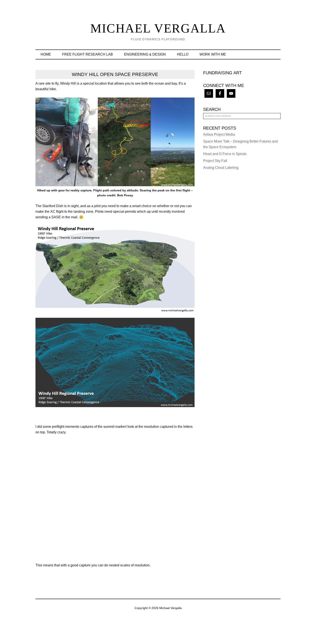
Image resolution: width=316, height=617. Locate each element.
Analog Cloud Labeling (220, 167)
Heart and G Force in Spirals (225, 154)
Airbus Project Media (219, 134)
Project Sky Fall (215, 161)
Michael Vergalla (158, 28)
